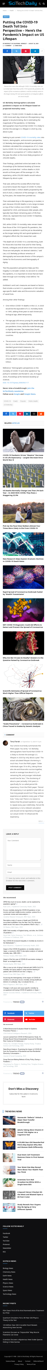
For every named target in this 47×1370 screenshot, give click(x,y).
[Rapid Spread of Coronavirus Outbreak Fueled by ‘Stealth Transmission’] (23, 577)
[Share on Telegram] (35, 51)
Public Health (33, 401)
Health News (8, 1279)
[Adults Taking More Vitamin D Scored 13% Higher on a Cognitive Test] (9, 1132)
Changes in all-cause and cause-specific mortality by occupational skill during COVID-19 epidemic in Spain (21, 989)
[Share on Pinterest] (25, 51)
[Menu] (4, 4)
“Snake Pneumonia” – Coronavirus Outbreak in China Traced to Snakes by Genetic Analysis (23, 725)
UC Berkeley (8, 405)
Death (15, 401)
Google (17, 394)
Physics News (8, 1283)
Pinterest (6, 1244)
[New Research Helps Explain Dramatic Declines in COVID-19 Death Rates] (23, 544)
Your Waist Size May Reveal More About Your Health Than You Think (30, 1169)
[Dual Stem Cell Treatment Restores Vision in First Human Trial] (9, 1157)
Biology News (8, 1268)
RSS (4, 1252)
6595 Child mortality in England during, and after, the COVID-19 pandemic (23, 932)
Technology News (9, 1294)
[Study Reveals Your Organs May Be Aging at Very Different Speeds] (9, 1207)
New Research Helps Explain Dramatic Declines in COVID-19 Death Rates (23, 560)
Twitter (5, 1237)
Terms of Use (31, 1364)
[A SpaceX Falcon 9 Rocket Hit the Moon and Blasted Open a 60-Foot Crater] (9, 1195)
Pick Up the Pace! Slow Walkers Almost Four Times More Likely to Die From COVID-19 (21, 527)
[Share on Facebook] (7, 51)
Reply (41, 821)
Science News (8, 1287)
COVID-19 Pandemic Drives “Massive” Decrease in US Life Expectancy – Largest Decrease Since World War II (23, 457)
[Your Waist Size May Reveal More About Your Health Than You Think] (9, 1170)
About (20, 1361)
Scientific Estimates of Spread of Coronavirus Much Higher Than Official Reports (22, 692)
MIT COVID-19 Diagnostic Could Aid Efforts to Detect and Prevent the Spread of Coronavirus (23, 626)
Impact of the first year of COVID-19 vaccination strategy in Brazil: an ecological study (23, 960)
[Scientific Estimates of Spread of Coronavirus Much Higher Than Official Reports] (23, 676)
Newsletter (7, 1248)
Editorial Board (38, 1361)
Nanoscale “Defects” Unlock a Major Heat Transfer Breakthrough (30, 1119)
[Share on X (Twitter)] (16, 51)
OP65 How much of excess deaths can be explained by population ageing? (21, 903)
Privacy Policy (19, 1364)
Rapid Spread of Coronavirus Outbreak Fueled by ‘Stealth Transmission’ (23, 593)
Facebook (6, 1233)
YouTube (6, 1241)
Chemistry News (9, 1272)
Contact (27, 1361)
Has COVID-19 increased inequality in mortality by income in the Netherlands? (23, 942)
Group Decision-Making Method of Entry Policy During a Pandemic (21, 1060)
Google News (29, 394)
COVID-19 (7, 401)
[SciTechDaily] (23, 3)
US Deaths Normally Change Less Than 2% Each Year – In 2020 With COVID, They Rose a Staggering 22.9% (23, 492)
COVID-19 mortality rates (31, 137)
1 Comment (8, 45)
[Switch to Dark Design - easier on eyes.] (39, 4)
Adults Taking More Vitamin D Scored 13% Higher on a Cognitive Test (30, 1132)
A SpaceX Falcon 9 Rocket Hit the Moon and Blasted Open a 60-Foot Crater (30, 1194)
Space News (7, 1290)
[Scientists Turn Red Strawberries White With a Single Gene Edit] (9, 1182)
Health (6, 16)
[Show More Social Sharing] (42, 51)
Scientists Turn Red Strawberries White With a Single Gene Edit (28, 1182)
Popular (23, 401)
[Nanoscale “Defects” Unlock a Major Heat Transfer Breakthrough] (9, 1120)
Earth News (7, 1276)
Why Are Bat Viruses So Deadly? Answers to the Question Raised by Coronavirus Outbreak (23, 659)
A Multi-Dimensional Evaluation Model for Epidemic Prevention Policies (20, 1030)
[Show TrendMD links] (43, 1002)
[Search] (43, 3)
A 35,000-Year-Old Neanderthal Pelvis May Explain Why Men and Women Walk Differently (30, 1144)
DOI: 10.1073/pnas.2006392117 (16, 382)
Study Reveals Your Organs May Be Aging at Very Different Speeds (29, 1207)
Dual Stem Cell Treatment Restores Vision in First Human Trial (30, 1157)
